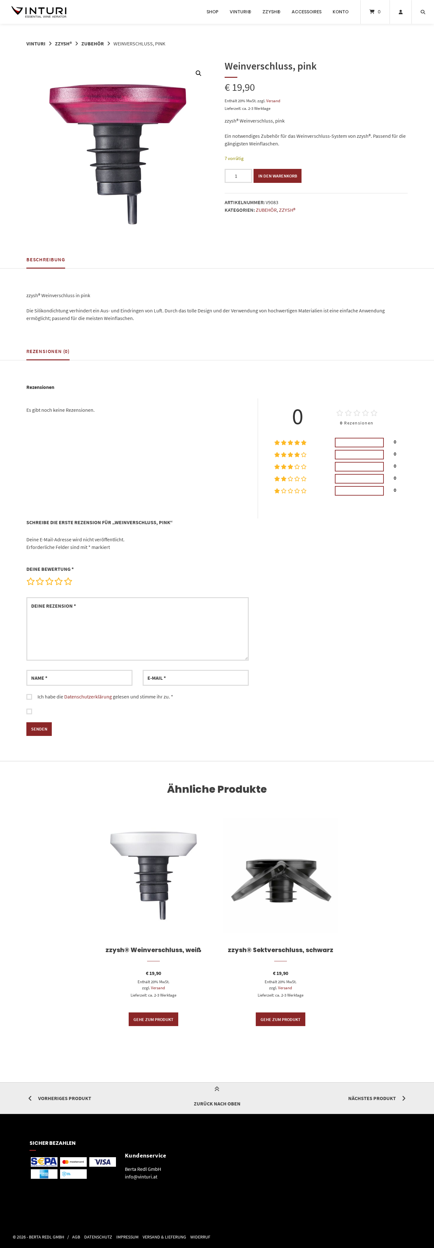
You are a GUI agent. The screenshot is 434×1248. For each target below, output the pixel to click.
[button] (198, 73)
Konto (341, 12)
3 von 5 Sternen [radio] (49, 581)
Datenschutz (98, 1237)
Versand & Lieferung (164, 1237)
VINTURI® (240, 12)
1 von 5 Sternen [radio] (30, 581)
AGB (76, 1237)
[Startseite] (39, 12)
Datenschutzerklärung (88, 696)
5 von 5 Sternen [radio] (68, 581)
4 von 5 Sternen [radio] (58, 581)
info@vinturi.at (141, 1176)
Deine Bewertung (50, 569)
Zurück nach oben (217, 1103)
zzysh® (271, 12)
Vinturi (35, 43)
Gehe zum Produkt (153, 1019)
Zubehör (92, 43)
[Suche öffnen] (423, 12)
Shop (212, 12)
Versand (273, 100)
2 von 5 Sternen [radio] (40, 581)
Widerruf (200, 1237)
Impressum (127, 1237)
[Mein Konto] (400, 12)
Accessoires (307, 12)
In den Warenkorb (277, 176)
